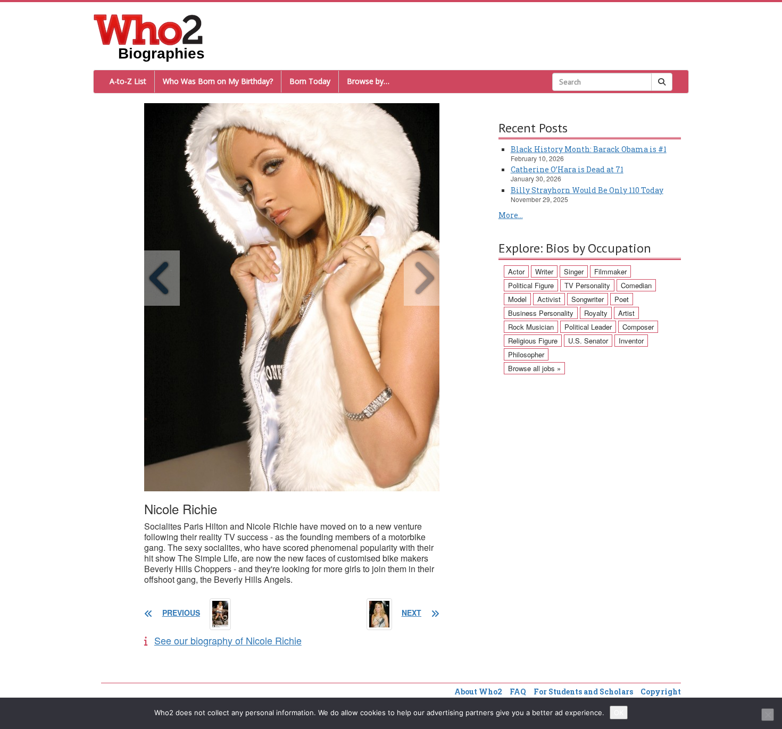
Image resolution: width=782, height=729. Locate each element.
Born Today (309, 81)
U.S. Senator (588, 341)
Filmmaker (610, 271)
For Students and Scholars (583, 691)
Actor (516, 271)
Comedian (636, 285)
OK (618, 712)
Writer (544, 271)
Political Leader (588, 327)
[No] (767, 714)
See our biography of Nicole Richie (228, 640)
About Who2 (478, 691)
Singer (574, 271)
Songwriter (587, 299)
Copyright (660, 691)
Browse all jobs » (534, 368)
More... (510, 215)
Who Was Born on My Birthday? (218, 81)
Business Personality (540, 313)
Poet (621, 299)
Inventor (631, 341)
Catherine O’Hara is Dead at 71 (567, 169)
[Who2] (148, 28)
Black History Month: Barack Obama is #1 (589, 149)
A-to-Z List (128, 81)
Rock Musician (531, 327)
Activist (549, 299)
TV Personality (587, 285)
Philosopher (526, 354)
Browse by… (368, 81)
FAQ (518, 691)
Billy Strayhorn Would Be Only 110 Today (587, 190)
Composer (638, 327)
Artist (626, 313)
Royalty (596, 313)
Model (517, 299)
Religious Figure (533, 341)
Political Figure (531, 285)
